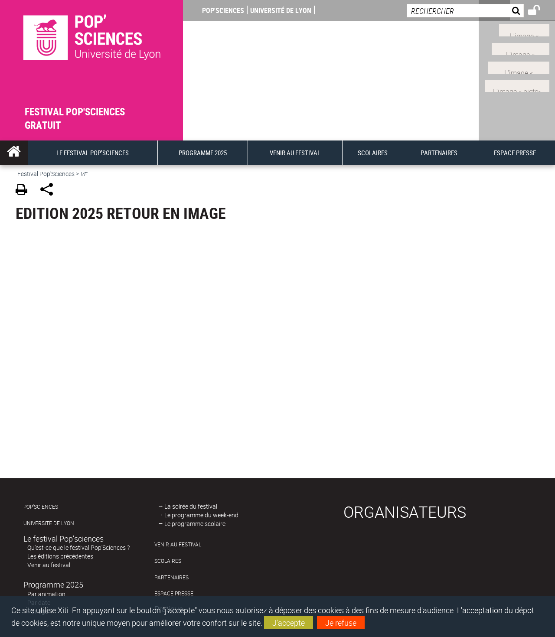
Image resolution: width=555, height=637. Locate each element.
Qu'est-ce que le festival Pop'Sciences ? (78, 547)
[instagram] (518, 66)
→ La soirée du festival (187, 506)
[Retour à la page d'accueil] (91, 52)
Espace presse (173, 593)
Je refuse (340, 622)
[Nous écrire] (517, 85)
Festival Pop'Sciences (46, 174)
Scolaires (167, 561)
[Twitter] (524, 29)
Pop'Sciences (223, 10)
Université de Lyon (280, 10)
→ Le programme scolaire (191, 523)
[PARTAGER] (49, 190)
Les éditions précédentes (60, 556)
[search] (465, 10)
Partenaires (171, 577)
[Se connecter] (539, 11)
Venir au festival (48, 565)
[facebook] (520, 48)
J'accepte (288, 622)
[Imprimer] (24, 190)
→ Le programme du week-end (198, 515)
